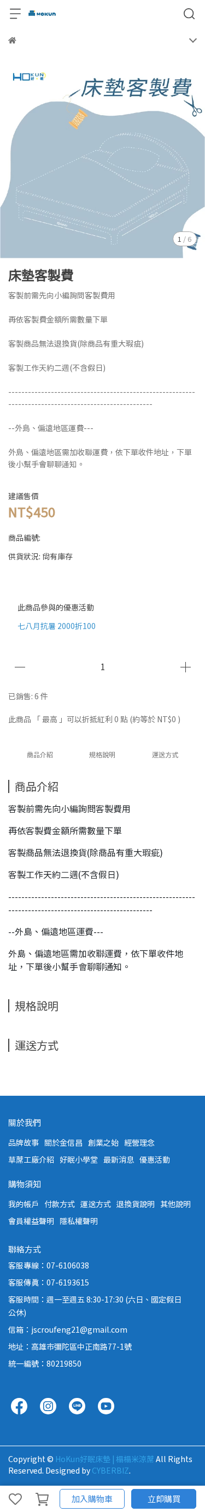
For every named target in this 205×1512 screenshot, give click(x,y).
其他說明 (175, 1203)
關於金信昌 (63, 1142)
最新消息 (118, 1159)
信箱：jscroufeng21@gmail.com (67, 1329)
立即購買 (164, 1498)
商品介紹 (40, 754)
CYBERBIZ (110, 1470)
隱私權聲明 (79, 1220)
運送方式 (95, 1203)
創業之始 (103, 1142)
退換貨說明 (135, 1203)
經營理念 (139, 1142)
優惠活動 (154, 1159)
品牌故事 (23, 1142)
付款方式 (59, 1203)
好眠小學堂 (79, 1159)
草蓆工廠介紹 (31, 1159)
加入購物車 (92, 1498)
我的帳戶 (23, 1203)
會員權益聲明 (31, 1220)
